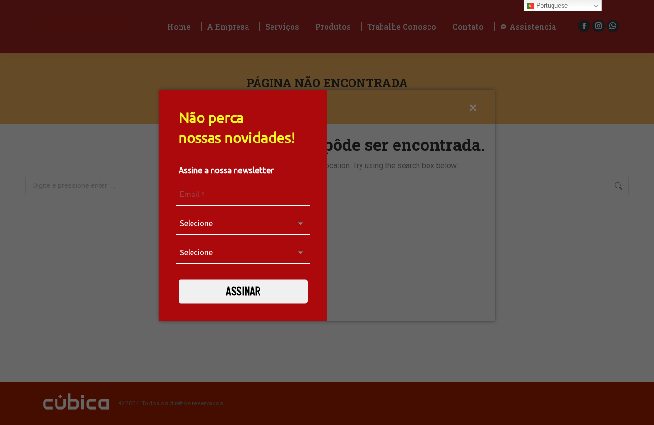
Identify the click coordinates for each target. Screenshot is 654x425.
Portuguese (551, 5)
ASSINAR (243, 290)
